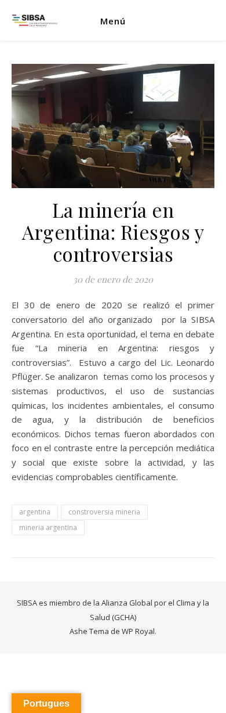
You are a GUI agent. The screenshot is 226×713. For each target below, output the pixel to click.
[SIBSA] (35, 20)
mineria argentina (48, 527)
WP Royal (138, 631)
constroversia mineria (104, 512)
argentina (34, 512)
